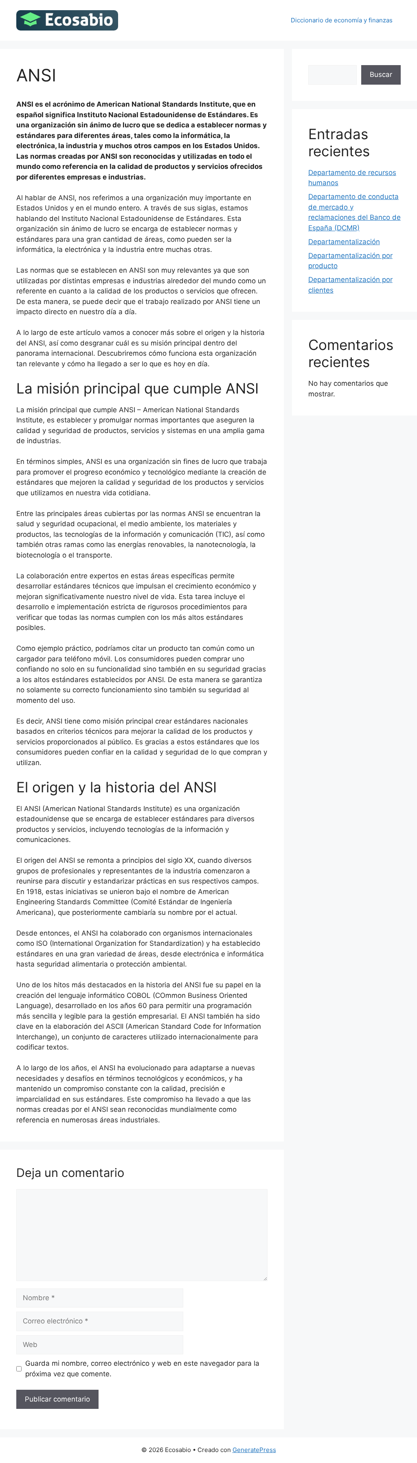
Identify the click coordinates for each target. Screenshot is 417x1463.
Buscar (381, 74)
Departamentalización (344, 242)
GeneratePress (254, 1450)
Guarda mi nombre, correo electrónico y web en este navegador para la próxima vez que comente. (142, 1368)
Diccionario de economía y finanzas (342, 20)
